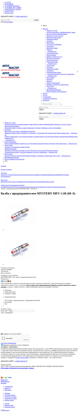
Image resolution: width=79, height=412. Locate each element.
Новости (54, 98)
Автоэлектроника (52, 53)
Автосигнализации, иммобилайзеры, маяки (61, 32)
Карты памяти (51, 55)
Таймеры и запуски (47, 128)
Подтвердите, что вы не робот (11, 334)
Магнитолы (50, 43)
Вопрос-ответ (9, 405)
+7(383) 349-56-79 (21, 16)
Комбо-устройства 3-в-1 (54, 57)
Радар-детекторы (52, 60)
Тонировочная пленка (54, 72)
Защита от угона (52, 30)
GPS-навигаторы (52, 62)
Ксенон (27, 147)
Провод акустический (47, 136)
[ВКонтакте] (2, 281)
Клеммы (3, 187)
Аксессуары (51, 65)
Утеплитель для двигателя (38, 150)
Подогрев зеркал (52, 150)
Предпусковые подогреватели (56, 91)
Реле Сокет (50, 86)
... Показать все (52, 51)
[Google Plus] (10, 281)
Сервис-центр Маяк (21, 357)
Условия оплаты (10, 395)
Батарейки (57, 128)
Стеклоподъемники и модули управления (60, 74)
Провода (49, 50)
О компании (47, 98)
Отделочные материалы (58, 187)
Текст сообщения (7, 313)
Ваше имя (4, 311)
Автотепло (50, 70)
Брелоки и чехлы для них (55, 36)
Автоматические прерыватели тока (38, 187)
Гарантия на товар (11, 398)
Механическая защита (54, 37)
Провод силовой (33, 136)
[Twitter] (4, 281)
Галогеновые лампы (17, 147)
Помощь (3, 383)
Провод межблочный (61, 136)
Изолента (50, 79)
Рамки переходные (63, 133)
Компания (4, 380)
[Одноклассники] (6, 281)
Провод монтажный (53, 83)
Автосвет (50, 67)
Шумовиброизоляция (54, 90)
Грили (18, 133)
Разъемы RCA (11, 187)
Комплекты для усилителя (19, 136)
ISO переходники (50, 133)
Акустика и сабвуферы (54, 44)
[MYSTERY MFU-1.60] (21, 230)
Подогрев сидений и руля (20, 150)
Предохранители (21, 187)
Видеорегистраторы (53, 58)
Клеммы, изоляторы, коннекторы (57, 84)
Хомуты (49, 81)
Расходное (50, 182)
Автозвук (50, 41)
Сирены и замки (21, 128)
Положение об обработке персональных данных (17, 368)
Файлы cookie (9, 400)
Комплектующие (52, 39)
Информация (5, 381)
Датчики (38, 128)
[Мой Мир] (8, 281)
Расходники (50, 77)
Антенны (24, 133)
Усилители (50, 46)
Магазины (8, 390)
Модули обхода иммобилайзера (57, 34)
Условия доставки (10, 397)
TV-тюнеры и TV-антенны (36, 133)
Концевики (31, 128)
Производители (10, 407)
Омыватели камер (52, 69)
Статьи (7, 403)
